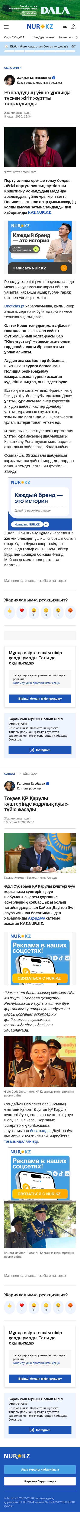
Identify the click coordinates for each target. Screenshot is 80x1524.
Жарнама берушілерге (40, 1481)
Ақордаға (36, 918)
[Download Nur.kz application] (40, 10)
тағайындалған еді (21, 1141)
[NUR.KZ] (40, 27)
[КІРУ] (73, 27)
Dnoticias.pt (14, 306)
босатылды (40, 1131)
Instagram (43, 750)
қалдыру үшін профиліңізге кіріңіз (36, 683)
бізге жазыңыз (54, 581)
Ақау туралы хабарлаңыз (40, 1469)
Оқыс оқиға (14, 37)
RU (65, 27)
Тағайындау (27, 773)
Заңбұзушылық (43, 37)
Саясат (9, 773)
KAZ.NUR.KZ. (39, 212)
